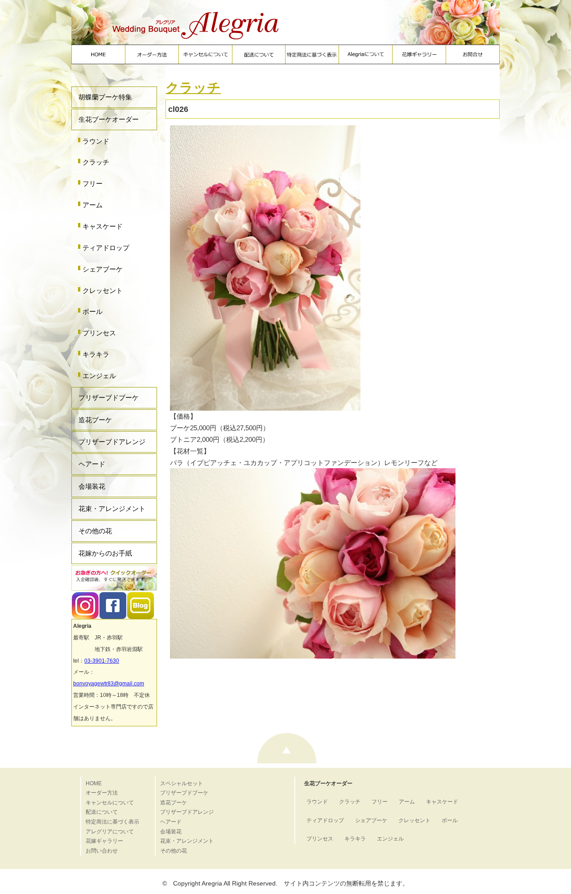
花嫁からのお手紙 (105, 553)
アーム (93, 205)
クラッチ (96, 162)
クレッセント (103, 290)
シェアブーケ (103, 269)
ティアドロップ (106, 247)
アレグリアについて (110, 831)
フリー (93, 183)
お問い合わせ (102, 851)
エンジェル (99, 375)
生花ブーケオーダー (109, 119)
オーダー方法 (102, 793)
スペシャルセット (181, 783)
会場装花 (92, 486)
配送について (102, 812)
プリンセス (99, 333)
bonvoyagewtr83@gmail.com (108, 683)
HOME (94, 783)
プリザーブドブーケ (109, 397)
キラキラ (96, 354)
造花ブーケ (95, 420)
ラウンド (96, 141)
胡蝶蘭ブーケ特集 (105, 97)
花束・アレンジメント (112, 508)
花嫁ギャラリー (104, 841)
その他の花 (95, 531)
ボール (93, 311)
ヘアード (92, 464)
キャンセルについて (110, 802)
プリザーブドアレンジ (112, 441)
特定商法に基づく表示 (112, 822)
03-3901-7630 (101, 661)
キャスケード (103, 226)
